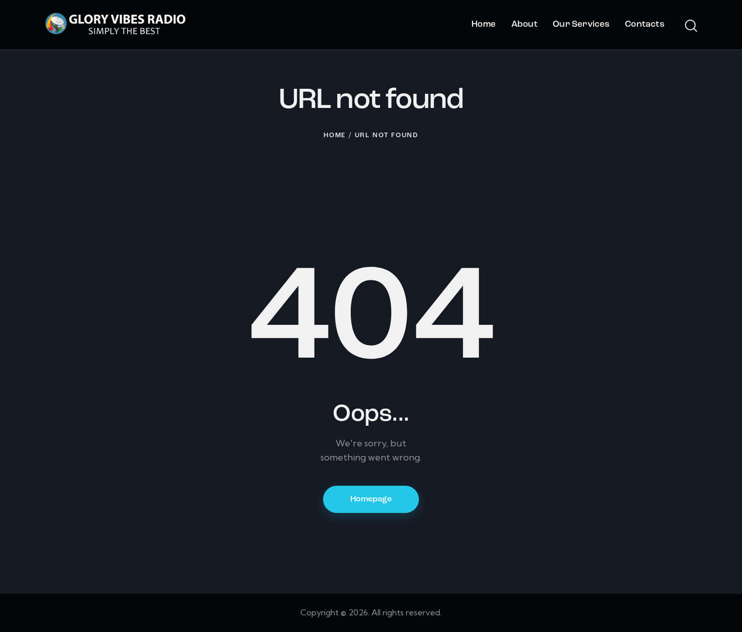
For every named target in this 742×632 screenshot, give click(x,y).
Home (335, 135)
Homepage (371, 499)
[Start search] (690, 26)
